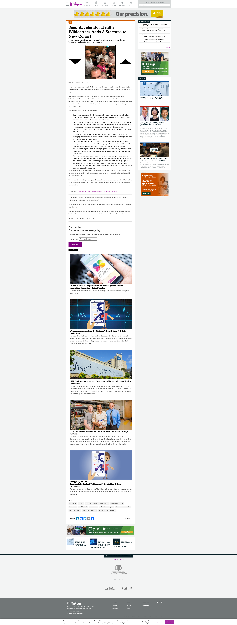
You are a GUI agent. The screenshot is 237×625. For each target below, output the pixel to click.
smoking (94, 510)
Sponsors (154, 2)
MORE (167, 47)
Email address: (74, 239)
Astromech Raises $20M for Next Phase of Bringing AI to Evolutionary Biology (153, 40)
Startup (131, 5)
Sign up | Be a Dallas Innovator (132, 616)
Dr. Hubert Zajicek (92, 503)
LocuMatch (93, 507)
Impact (114, 5)
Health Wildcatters (116, 503)
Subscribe (75, 244)
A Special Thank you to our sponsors (118, 555)
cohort (81, 503)
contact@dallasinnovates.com (75, 611)
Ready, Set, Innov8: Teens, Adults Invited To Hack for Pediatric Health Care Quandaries (95, 484)
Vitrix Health (111, 510)
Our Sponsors (145, 603)
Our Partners (145, 605)
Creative (95, 5)
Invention (122, 5)
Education (105, 5)
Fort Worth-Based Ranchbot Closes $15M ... (154, 44)
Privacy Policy (158, 616)
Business (87, 5)
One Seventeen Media (123, 507)
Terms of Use (147, 616)
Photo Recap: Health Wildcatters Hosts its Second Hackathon (98, 191)
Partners (161, 2)
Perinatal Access (74, 510)
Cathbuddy (72, 503)
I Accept (169, 622)
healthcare (72, 507)
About (148, 2)
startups (102, 510)
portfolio (86, 510)
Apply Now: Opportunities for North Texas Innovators (153, 35)
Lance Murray (75, 82)
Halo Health (104, 503)
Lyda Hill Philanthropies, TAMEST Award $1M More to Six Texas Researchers (153, 124)
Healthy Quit (83, 507)
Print (128, 518)
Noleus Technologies (106, 507)
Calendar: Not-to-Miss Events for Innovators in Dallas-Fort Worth (154, 25)
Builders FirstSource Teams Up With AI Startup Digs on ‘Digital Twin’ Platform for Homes (100, 544)
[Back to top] (229, 613)
